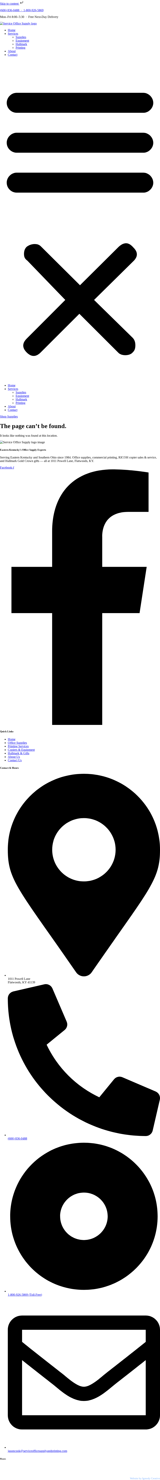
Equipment (22, 40)
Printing (20, 47)
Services (13, 33)
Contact (12, 54)
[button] (80, 220)
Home (11, 30)
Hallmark (21, 44)
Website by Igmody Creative (145, 1478)
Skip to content (9, 3)
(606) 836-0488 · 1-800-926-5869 (22, 10)
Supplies (21, 37)
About (12, 51)
